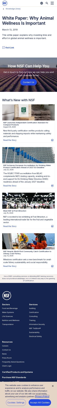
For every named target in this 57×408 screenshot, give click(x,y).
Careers (5, 346)
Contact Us (6, 350)
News (4, 354)
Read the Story (9, 140)
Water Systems (8, 312)
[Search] (47, 3)
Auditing (32, 308)
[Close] (53, 386)
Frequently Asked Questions (13, 362)
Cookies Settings (15, 402)
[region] (28, 395)
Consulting (33, 316)
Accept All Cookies (40, 402)
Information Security (37, 324)
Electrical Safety (35, 336)
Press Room (7, 358)
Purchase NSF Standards (14, 377)
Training (32, 320)
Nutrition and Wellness (10, 320)
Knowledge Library (13, 9)
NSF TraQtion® (35, 328)
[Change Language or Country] (41, 3)
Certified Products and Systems (17, 372)
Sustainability (34, 332)
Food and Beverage (10, 308)
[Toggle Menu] (52, 3)
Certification (34, 312)
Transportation (8, 324)
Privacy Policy (42, 396)
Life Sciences (7, 316)
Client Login (6, 366)
